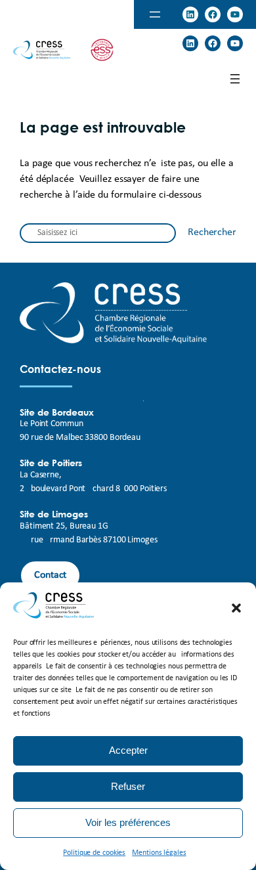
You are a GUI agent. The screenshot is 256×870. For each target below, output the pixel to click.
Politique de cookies (94, 853)
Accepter (128, 750)
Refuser (128, 786)
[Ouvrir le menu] (155, 14)
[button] (236, 608)
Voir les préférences (128, 822)
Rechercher (212, 232)
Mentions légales (159, 853)
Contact (50, 575)
